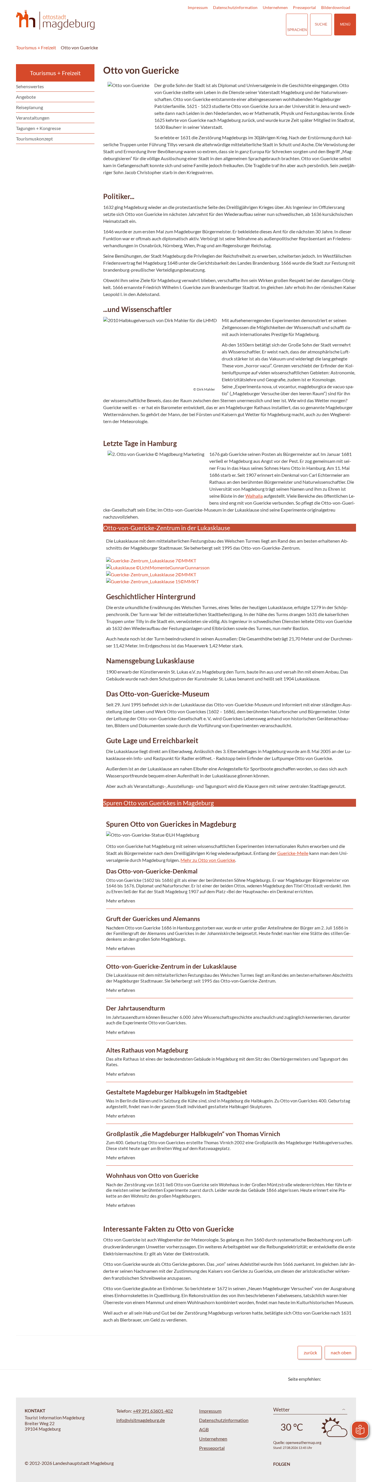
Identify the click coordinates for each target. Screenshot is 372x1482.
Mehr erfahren (228, 907)
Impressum (198, 7)
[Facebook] (335, 1379)
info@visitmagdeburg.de (140, 1420)
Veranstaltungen (32, 117)
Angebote (26, 97)
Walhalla (254, 496)
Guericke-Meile (292, 853)
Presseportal (304, 7)
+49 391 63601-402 (153, 1411)
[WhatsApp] (349, 1379)
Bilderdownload (335, 7)
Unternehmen (275, 7)
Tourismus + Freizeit (36, 47)
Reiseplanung (29, 107)
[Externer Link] (246, 24)
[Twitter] (327, 1379)
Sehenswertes (30, 86)
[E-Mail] (342, 1379)
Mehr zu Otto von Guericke (207, 860)
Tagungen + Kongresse (38, 128)
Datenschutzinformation (235, 7)
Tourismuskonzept (34, 138)
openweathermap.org (303, 1442)
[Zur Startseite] (55, 20)
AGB (204, 1429)
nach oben (341, 1352)
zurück (310, 1352)
